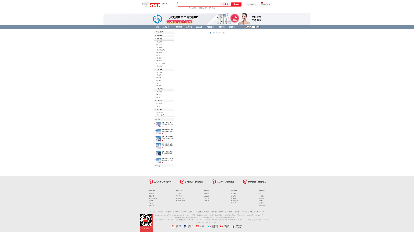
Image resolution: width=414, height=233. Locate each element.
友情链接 (206, 212)
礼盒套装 (159, 42)
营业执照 (250, 220)
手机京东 (198, 212)
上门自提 (178, 193)
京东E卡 (261, 201)
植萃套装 (159, 92)
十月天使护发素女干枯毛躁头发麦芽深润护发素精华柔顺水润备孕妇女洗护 (167, 161)
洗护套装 (159, 72)
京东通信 (261, 203)
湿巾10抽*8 (160, 115)
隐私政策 (244, 212)
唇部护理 (159, 60)
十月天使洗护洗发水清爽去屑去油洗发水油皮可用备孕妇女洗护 (167, 146)
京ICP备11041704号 (178, 215)
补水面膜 (159, 66)
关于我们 (152, 212)
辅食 (210, 8)
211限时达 (179, 196)
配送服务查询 (180, 198)
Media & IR (260, 212)
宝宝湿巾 (232, 27)
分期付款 (206, 198)
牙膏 (158, 106)
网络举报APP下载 (225, 226)
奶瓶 (213, 8)
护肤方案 (189, 27)
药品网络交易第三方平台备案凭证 (234, 215)
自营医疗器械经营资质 (216, 215)
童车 (206, 8)
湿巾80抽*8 (160, 112)
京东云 (216, 222)
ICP (188, 215)
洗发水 (159, 75)
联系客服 (151, 205)
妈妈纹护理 (210, 27)
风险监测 (229, 212)
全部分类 (166, 27)
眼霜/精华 (160, 58)
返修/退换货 (234, 201)
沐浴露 (159, 80)
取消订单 (233, 203)
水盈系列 (159, 47)
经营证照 (198, 220)
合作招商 (175, 212)
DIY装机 (261, 196)
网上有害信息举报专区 (213, 226)
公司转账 (206, 201)
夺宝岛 (261, 193)
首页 (157, 27)
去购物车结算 (266, 4)
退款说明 (233, 198)
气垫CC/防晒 (161, 63)
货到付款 (206, 193)
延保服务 (261, 198)
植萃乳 (159, 97)
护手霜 (159, 86)
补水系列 (159, 44)
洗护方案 (199, 27)
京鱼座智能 (262, 205)
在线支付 (206, 196)
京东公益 (252, 212)
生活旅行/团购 (153, 198)
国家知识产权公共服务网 (237, 226)
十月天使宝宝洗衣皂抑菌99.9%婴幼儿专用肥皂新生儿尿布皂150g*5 (167, 139)
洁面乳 (159, 55)
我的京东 (252, 4)
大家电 (151, 203)
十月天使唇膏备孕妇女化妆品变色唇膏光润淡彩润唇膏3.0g (167, 131)
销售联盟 (214, 212)
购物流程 (151, 193)
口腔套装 (159, 103)
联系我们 (160, 212)
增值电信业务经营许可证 (263, 220)
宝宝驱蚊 (201, 8)
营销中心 (191, 212)
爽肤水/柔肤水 (161, 50)
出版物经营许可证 (208, 217)
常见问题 (151, 201)
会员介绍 (151, 196)
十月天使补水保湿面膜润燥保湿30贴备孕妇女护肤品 (167, 153)
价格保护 (233, 196)
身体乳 (159, 83)
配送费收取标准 (180, 201)
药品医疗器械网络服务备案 (199, 215)
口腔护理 (222, 27)
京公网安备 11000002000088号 (160, 215)
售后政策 (233, 193)
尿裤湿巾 (195, 8)
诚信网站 (201, 226)
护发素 (159, 77)
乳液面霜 (159, 52)
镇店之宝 (179, 27)
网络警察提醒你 (188, 226)
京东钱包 (208, 222)
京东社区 (221, 212)
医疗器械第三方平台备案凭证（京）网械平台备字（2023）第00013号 (224, 220)
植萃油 (159, 94)
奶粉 (190, 8)
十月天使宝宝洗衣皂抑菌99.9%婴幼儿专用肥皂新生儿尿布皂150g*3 (167, 125)
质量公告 (237, 212)
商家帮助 (183, 212)
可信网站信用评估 (176, 226)
